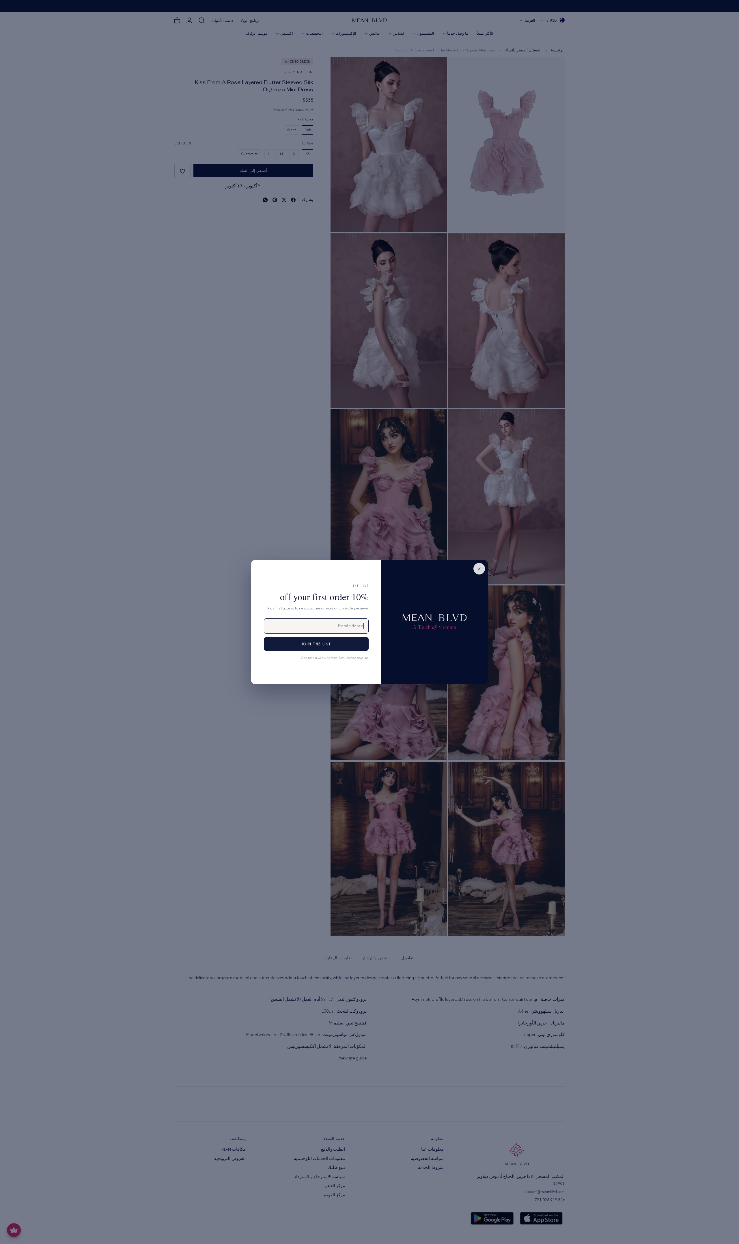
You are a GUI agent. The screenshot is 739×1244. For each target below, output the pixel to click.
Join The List (316, 643)
